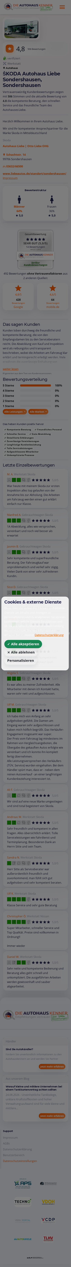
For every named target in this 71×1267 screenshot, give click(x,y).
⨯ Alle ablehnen (21, 652)
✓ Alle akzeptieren (23, 644)
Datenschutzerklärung (49, 635)
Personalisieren (20, 660)
